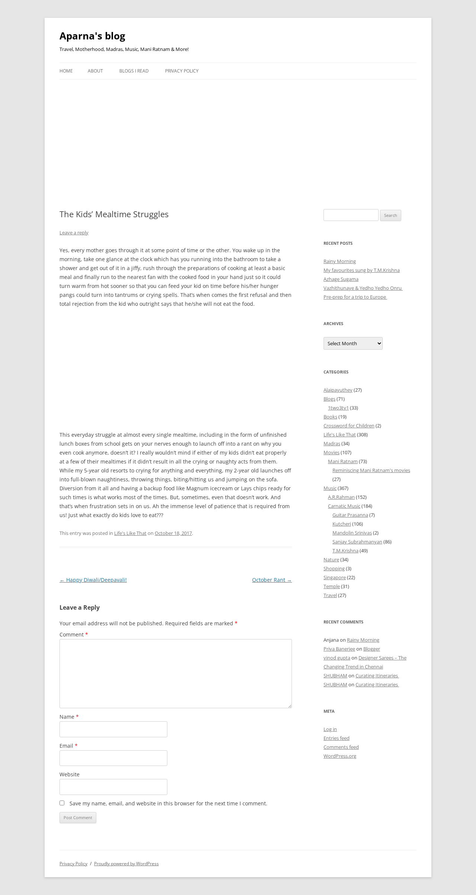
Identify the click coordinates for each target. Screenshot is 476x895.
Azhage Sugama (341, 279)
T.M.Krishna (345, 550)
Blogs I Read (134, 71)
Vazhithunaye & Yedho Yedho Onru (363, 288)
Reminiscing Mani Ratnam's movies (371, 470)
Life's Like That (130, 533)
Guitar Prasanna (350, 514)
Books (330, 416)
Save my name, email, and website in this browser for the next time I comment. (168, 803)
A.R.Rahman (341, 497)
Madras (332, 443)
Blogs (329, 398)
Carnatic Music (344, 506)
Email (69, 745)
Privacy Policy (182, 71)
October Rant (272, 579)
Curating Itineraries (377, 675)
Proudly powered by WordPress (126, 863)
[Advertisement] (238, 135)
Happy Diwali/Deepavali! (93, 579)
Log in (330, 729)
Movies (332, 452)
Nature (331, 559)
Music (330, 488)
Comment (74, 634)
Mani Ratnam (343, 461)
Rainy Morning (340, 261)
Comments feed (341, 747)
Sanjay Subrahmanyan (357, 541)
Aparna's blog (92, 35)
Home (66, 71)
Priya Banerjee (339, 648)
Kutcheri (341, 523)
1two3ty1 (338, 407)
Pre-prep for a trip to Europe (355, 296)
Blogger (371, 648)
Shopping (334, 568)
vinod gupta (337, 657)
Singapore (335, 577)
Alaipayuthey (338, 389)
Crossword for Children (349, 425)
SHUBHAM (335, 675)
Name (69, 716)
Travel (330, 595)
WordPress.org (340, 756)
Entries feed (337, 738)
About (95, 71)
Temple (332, 586)
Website (70, 774)
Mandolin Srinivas (352, 532)
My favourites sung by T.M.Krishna (362, 270)
